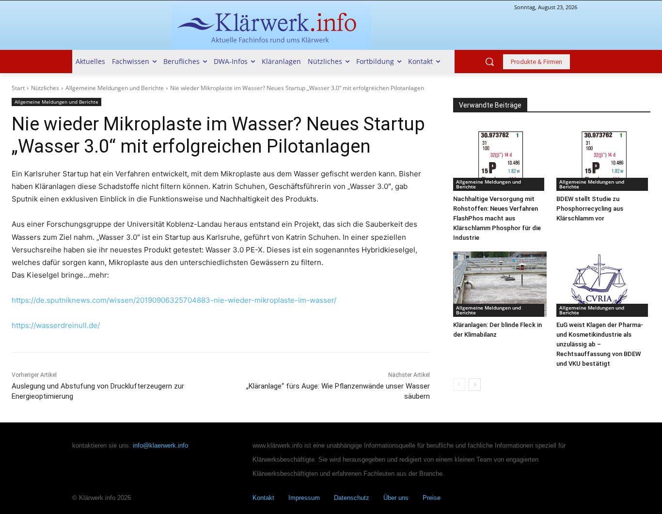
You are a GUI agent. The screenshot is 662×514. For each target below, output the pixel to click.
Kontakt (263, 497)
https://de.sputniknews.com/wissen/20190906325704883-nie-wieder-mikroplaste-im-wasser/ (174, 300)
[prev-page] (459, 384)
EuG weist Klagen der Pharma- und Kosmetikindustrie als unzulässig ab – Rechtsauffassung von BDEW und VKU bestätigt (599, 344)
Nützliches (45, 88)
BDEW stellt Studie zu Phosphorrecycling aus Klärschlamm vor (589, 208)
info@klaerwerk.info (160, 445)
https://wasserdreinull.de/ (56, 325)
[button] (489, 61)
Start (18, 88)
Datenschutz (351, 497)
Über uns (396, 497)
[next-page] (475, 384)
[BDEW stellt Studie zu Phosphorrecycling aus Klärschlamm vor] (603, 158)
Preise (432, 497)
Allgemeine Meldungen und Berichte (114, 88)
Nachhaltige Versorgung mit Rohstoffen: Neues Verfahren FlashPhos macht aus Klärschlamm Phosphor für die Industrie (497, 218)
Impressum (304, 497)
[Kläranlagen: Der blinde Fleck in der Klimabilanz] (500, 284)
